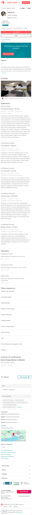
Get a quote (16, 32)
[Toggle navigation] (3, 2)
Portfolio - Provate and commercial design (13, 98)
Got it (4, 511)
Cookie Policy (18, 512)
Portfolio (8, 39)
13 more (19, 407)
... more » (3, 73)
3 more (25, 28)
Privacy (5, 506)
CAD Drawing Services (22, 402)
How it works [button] (5, 465)
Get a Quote (26, 2)
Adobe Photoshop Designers (8, 452)
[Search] (19, 2)
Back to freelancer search (8, 8)
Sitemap (16, 506)
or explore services (24, 496)
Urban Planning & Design (9, 402)
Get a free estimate (8, 54)
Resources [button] (4, 478)
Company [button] (4, 474)
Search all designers (7, 444)
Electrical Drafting (19, 400)
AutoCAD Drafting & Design (9, 404)
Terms (10, 506)
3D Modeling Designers (7, 450)
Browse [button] (4, 470)
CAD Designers (5, 458)
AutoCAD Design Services (9, 407)
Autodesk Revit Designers (7, 456)
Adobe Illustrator (18, 28)
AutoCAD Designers (6, 454)
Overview (3, 39)
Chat (16, 35)
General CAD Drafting (8, 400)
